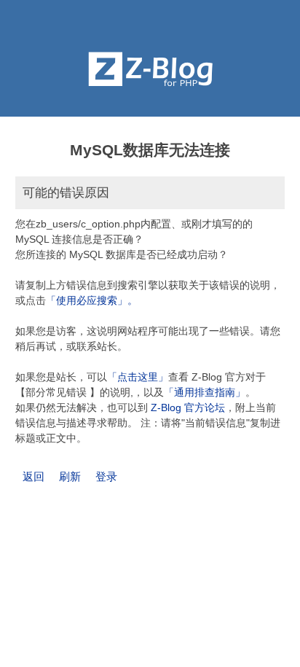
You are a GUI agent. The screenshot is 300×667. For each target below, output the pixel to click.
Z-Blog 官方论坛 (188, 407)
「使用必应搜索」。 (92, 300)
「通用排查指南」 (204, 392)
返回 (33, 476)
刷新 (70, 476)
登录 (106, 476)
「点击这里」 (137, 377)
